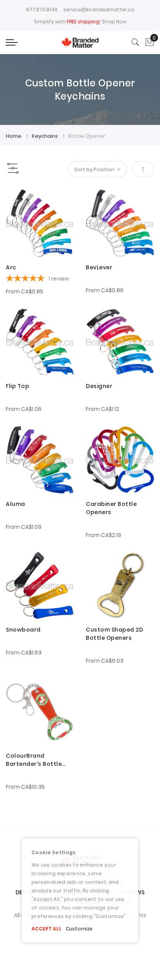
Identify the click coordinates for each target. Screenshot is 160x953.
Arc (11, 267)
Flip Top (17, 386)
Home (14, 136)
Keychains (45, 136)
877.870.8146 (41, 9)
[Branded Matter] (80, 42)
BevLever (99, 267)
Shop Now (114, 21)
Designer (99, 386)
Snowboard (23, 630)
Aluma (15, 504)
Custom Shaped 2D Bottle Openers (114, 634)
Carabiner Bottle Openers (111, 508)
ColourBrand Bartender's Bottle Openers (34, 760)
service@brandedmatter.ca (98, 9)
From (24, 291)
